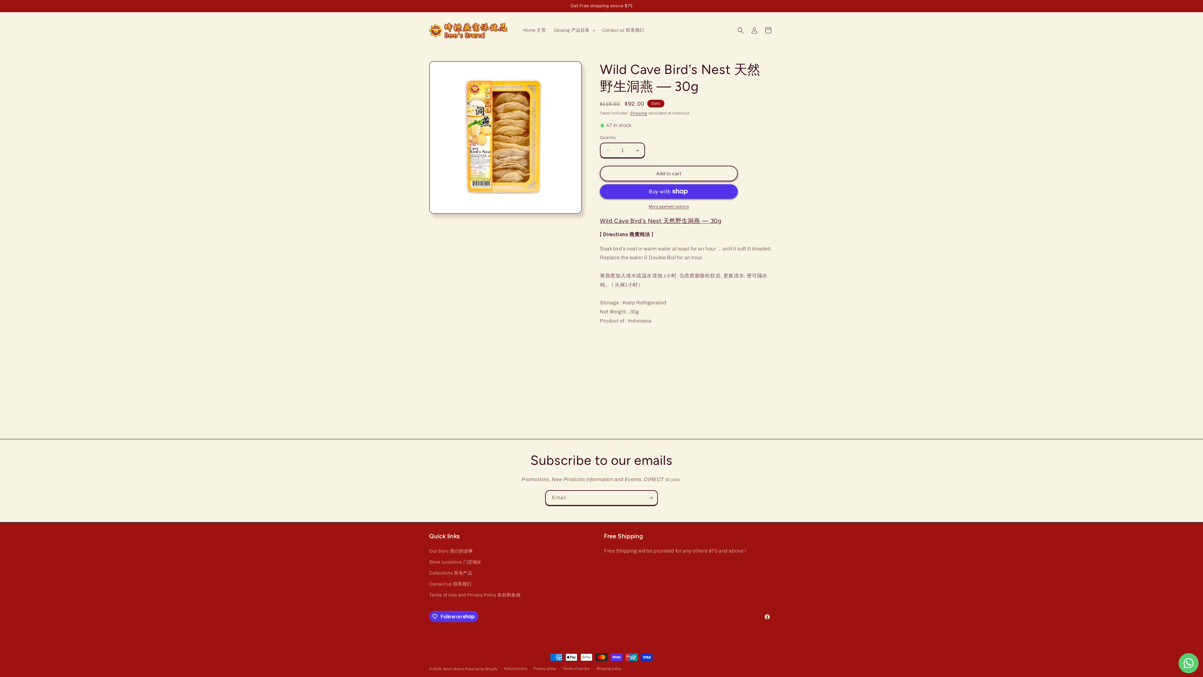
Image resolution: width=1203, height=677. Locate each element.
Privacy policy (545, 668)
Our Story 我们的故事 (451, 551)
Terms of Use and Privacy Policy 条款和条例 (474, 595)
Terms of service (576, 668)
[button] (574, 30)
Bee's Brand (453, 669)
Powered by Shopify (481, 669)
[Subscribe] (650, 498)
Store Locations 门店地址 (455, 562)
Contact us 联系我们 (450, 584)
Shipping (638, 113)
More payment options (669, 206)
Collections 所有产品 (450, 573)
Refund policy (515, 668)
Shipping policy (609, 668)
